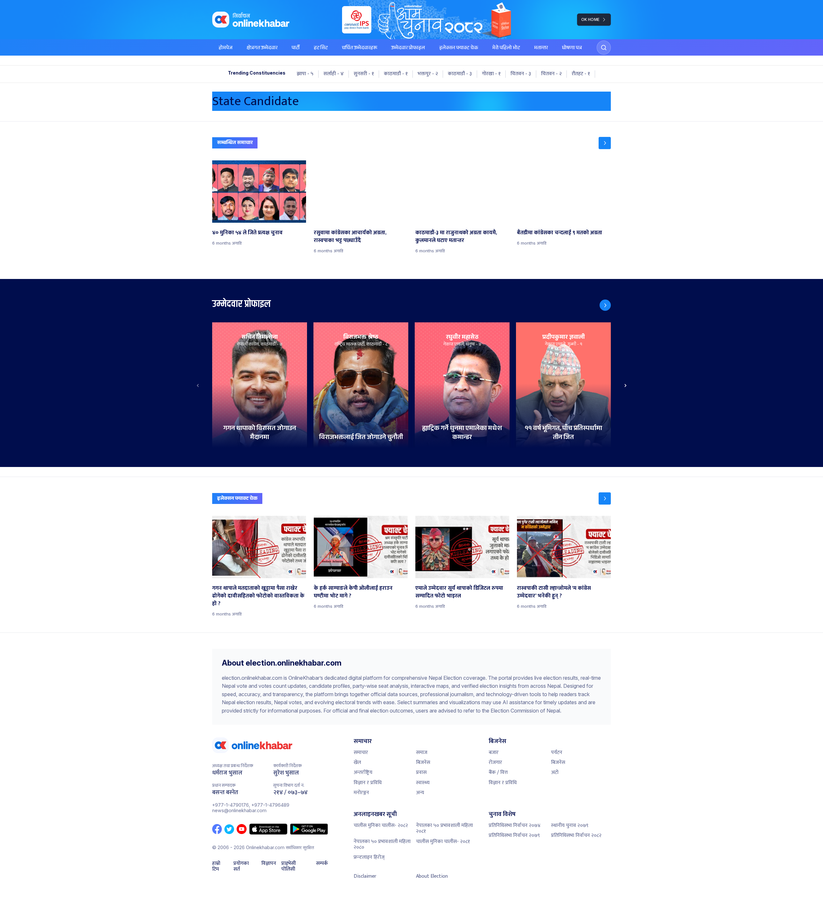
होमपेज (225, 48)
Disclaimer (365, 876)
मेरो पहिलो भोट (506, 48)
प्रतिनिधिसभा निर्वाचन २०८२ (576, 835)
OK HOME (590, 19)
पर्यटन (556, 752)
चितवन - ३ (521, 73)
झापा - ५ (305, 73)
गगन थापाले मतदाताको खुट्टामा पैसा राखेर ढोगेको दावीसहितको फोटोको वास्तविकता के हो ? (258, 596)
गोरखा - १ (491, 73)
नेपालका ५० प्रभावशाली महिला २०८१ (444, 828)
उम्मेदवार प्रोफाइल (408, 48)
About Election (432, 876)
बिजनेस (423, 762)
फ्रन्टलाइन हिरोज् (369, 857)
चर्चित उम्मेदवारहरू (359, 48)
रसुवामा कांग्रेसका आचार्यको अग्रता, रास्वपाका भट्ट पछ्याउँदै (350, 236)
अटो (554, 772)
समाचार (361, 752)
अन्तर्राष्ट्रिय (363, 772)
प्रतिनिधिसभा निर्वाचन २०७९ (514, 835)
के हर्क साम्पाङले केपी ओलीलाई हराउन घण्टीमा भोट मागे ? (353, 592)
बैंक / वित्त (498, 772)
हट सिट (321, 48)
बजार (494, 752)
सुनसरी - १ (364, 73)
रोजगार (495, 762)
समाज (421, 752)
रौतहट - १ (581, 73)
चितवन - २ (551, 73)
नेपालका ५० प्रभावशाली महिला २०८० (382, 844)
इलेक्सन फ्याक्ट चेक (458, 48)
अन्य (420, 792)
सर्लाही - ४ (333, 73)
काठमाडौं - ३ (460, 73)
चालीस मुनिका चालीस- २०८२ (381, 825)
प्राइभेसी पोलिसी (288, 867)
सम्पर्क (322, 864)
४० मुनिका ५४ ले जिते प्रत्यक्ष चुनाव (247, 232)
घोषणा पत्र (572, 48)
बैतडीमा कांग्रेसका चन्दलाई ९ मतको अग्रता (559, 232)
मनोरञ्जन (361, 792)
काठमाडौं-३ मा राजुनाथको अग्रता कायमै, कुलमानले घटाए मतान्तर (456, 236)
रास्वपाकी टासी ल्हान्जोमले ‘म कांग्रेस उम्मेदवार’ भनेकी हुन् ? (554, 592)
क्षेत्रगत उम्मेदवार (262, 48)
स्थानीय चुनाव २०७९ (569, 825)
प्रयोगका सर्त (241, 867)
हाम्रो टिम (216, 867)
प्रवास (421, 772)
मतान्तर (541, 48)
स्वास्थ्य (423, 782)
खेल (357, 762)
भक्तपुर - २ (428, 73)
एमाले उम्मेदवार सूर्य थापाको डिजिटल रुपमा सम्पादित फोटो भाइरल (459, 592)
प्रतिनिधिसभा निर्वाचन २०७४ (514, 825)
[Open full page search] (604, 47)
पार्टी (296, 48)
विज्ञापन (268, 864)
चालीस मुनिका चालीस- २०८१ (443, 841)
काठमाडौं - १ (396, 73)
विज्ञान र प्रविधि (368, 782)
